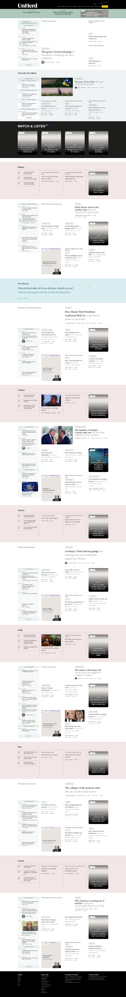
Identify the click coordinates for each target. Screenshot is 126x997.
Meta (91, 33)
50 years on (93, 596)
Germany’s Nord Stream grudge (82, 551)
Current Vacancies (45, 986)
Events (88, 6)
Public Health (46, 48)
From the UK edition (27, 73)
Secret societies (94, 476)
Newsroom (69, 6)
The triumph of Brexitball (73, 917)
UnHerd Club (97, 6)
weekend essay (46, 685)
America (44, 802)
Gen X (91, 58)
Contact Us (43, 987)
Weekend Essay (69, 223)
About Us (43, 991)
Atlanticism (93, 356)
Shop (92, 6)
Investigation (46, 103)
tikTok (67, 599)
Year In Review (93, 711)
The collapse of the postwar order (82, 787)
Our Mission (43, 980)
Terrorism (44, 450)
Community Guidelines (46, 984)
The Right (68, 307)
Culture (21, 390)
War (20, 747)
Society (21, 861)
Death (67, 103)
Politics (21, 167)
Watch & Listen (82, 6)
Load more (28, 117)
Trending (63, 10)
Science (21, 510)
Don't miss (31, 10)
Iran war (78, 897)
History (92, 828)
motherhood (69, 946)
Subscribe (105, 6)
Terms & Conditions (45, 981)
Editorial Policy (44, 992)
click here (70, 982)
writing (68, 329)
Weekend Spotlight (47, 329)
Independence (79, 78)
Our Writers (75, 6)
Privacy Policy (44, 983)
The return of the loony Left (88, 670)
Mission (63, 6)
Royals (67, 723)
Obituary (78, 204)
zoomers (68, 802)
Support (43, 989)
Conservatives (46, 223)
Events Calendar (44, 976)
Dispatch (92, 943)
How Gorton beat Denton (73, 453)
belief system (46, 917)
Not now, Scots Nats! (85, 81)
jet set (68, 830)
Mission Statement (22, 298)
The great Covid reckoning (56, 51)
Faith (20, 630)
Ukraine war (69, 547)
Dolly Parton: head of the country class (87, 208)
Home (59, 6)
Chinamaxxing (93, 105)
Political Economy (80, 426)
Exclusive (92, 249)
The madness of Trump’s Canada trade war (86, 431)
